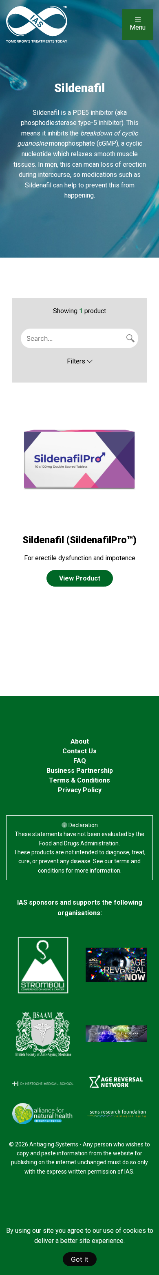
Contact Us (79, 751)
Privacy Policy (80, 790)
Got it (79, 1259)
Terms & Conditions (79, 780)
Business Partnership (79, 770)
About (80, 741)
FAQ (79, 761)
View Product (79, 578)
